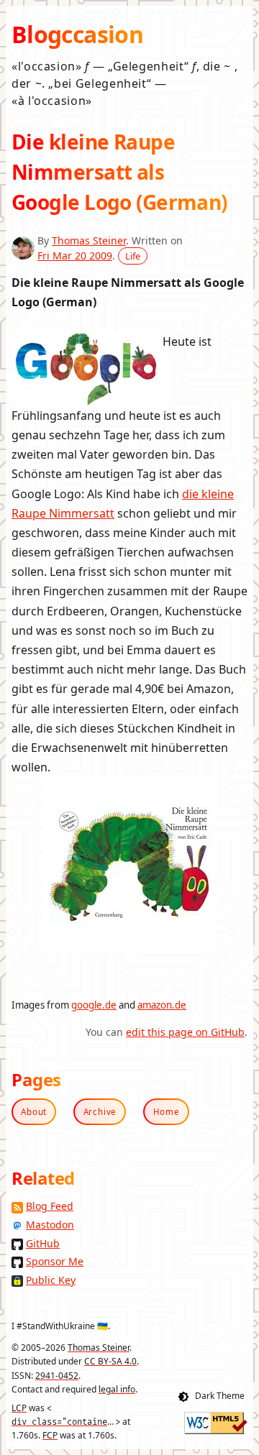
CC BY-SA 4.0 (110, 1361)
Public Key (51, 1280)
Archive (100, 1111)
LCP (19, 1408)
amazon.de (161, 1005)
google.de (94, 1005)
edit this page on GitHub (185, 1032)
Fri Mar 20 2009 (74, 255)
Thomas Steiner (89, 240)
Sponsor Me (54, 1261)
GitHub (43, 1243)
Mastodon (50, 1224)
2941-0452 (56, 1375)
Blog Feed (49, 1206)
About (34, 1111)
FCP (50, 1435)
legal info (117, 1389)
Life (132, 255)
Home (166, 1111)
